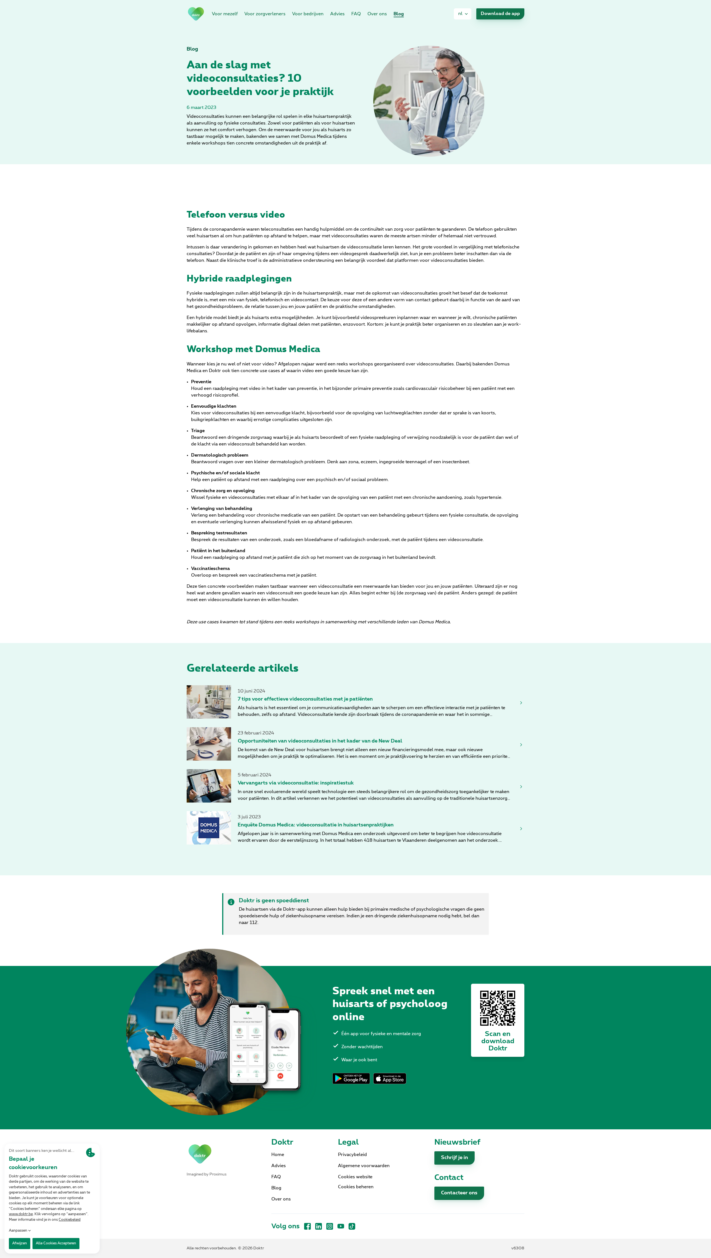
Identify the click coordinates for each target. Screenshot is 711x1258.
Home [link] (277, 1154)
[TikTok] (352, 1226)
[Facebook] (307, 1226)
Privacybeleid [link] (352, 1154)
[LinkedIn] (318, 1226)
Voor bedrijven (308, 14)
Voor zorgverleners (265, 14)
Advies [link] (337, 14)
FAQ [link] (356, 14)
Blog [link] (399, 14)
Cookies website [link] (355, 1177)
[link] (196, 13)
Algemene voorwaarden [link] (364, 1166)
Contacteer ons (459, 1192)
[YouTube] (340, 1226)
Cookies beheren (356, 1187)
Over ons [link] (377, 14)
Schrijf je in (454, 1157)
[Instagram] (329, 1226)
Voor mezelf (225, 14)
